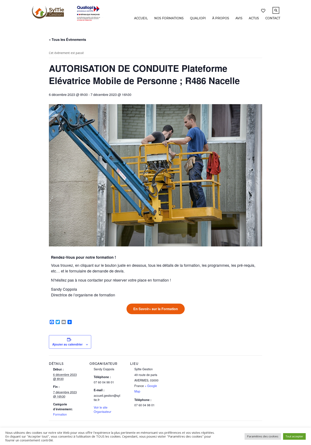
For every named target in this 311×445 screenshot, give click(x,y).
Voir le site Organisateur (102, 409)
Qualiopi (198, 18)
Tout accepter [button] (294, 436)
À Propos (220, 18)
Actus (254, 18)
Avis (238, 18)
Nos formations (169, 18)
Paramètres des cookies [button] (262, 436)
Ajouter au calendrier (67, 344)
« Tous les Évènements (67, 39)
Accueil (141, 18)
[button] (156, 309)
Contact (272, 18)
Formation (60, 414)
